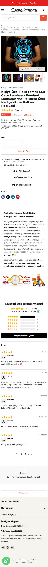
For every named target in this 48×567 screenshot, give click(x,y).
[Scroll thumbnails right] (44, 78)
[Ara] (43, 18)
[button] (7, 110)
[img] (6, 352)
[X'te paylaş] (8, 197)
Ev (2, 25)
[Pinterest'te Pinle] (18, 197)
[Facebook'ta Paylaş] (3, 197)
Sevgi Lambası (7, 87)
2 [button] (21, 454)
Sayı (2, 137)
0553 (16, 531)
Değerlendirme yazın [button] (24, 335)
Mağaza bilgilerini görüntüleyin (15, 165)
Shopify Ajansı (27, 562)
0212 (19, 526)
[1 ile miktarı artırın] (24, 143)
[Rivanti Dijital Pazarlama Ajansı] (19, 562)
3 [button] (25, 454)
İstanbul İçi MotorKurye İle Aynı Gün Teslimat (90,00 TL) (21, 127)
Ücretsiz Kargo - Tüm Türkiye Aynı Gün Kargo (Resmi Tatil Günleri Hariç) (21, 121)
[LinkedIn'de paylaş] (13, 197)
